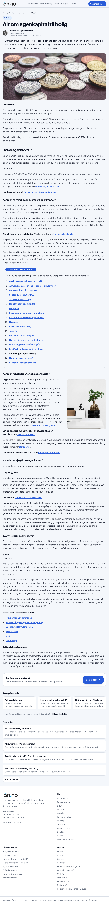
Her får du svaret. (26, 434)
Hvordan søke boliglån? (21, 358)
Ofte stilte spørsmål (65, 870)
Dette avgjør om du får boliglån (24, 344)
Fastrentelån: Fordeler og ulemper (26, 317)
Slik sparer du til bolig (20, 299)
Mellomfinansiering (65, 839)
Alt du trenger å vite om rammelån (26, 281)
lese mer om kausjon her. (44, 425)
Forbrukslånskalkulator (13, 874)
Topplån (13, 331)
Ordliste (60, 874)
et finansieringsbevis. (63, 234)
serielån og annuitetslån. (47, 186)
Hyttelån (13, 321)
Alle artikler (10, 779)
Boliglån (64, 4)
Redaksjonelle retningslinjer (69, 866)
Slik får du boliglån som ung (22, 362)
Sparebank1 (12, 631)
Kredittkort (62, 877)
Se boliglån (91, 679)
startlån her (24, 446)
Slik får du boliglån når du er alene (26, 349)
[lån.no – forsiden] (9, 4)
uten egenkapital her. (49, 452)
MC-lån (60, 809)
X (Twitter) (18, 822)
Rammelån (62, 820)
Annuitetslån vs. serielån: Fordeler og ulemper (32, 285)
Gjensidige (11, 640)
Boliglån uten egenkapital (22, 303)
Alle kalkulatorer (10, 877)
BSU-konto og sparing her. (28, 497)
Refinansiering (46, 4)
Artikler (73, 4)
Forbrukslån (33, 4)
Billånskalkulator (10, 870)
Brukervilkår (62, 885)
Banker (60, 855)
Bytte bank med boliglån (21, 335)
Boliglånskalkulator (11, 851)
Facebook (7, 822)
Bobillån (60, 832)
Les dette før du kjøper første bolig (26, 312)
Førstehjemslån (64, 817)
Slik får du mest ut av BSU (21, 294)
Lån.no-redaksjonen (17, 33)
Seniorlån (61, 824)
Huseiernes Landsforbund (19, 617)
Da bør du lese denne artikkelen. (40, 192)
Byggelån (14, 308)
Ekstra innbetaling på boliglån (15, 862)
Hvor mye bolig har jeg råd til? (15, 859)
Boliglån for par (9, 855)
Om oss (60, 859)
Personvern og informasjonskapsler (72, 889)
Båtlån (60, 835)
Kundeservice (63, 881)
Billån (56, 4)
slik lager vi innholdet (59, 714)
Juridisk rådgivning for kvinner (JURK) (24, 622)
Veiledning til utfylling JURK (19, 626)
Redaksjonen (63, 862)
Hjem (5, 13)
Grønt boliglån (63, 828)
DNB (8, 635)
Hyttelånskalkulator (11, 866)
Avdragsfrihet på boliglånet (23, 290)
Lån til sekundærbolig (20, 326)
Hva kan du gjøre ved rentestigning (26, 340)
